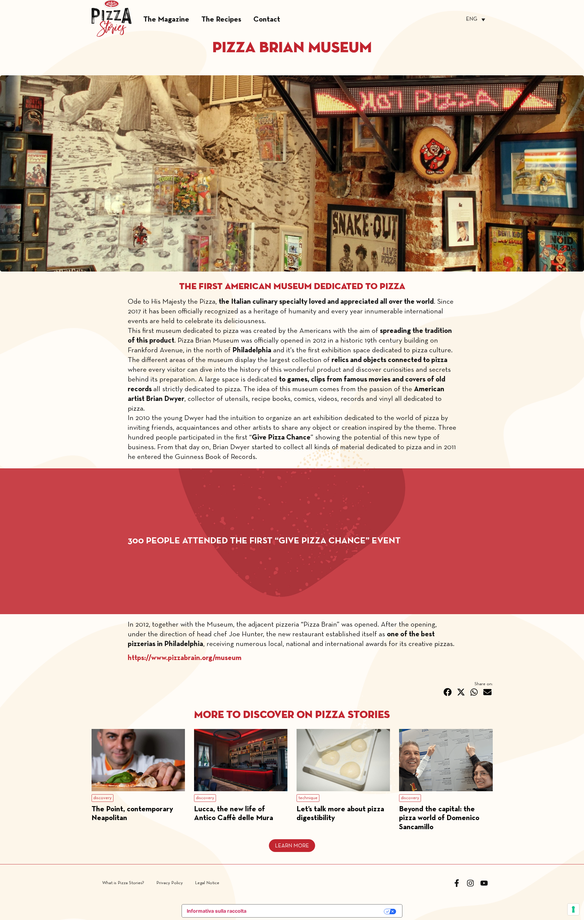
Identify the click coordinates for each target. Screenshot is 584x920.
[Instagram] (470, 883)
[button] (448, 692)
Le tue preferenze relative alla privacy (319, 911)
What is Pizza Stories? (123, 883)
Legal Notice (207, 883)
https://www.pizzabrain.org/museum (185, 658)
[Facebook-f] (457, 883)
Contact (266, 19)
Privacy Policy (169, 883)
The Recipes (221, 19)
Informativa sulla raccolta (216, 911)
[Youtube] (484, 883)
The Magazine (166, 19)
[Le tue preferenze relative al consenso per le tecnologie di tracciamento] (573, 909)
